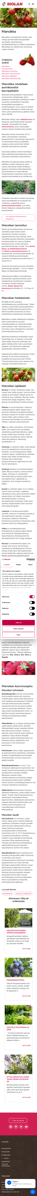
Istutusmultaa (8, 126)
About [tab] (30, 564)
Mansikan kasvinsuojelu (11, 78)
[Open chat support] (32, 1192)
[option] (18, 18)
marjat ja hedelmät (23, 893)
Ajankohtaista (5, 1161)
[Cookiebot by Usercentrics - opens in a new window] (26, 559)
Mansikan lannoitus (10, 71)
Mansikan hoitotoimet (11, 73)
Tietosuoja (4, 1164)
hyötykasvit (7, 893)
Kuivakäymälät (5, 1155)
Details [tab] (18, 564)
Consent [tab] (6, 564)
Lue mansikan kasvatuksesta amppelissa (16, 217)
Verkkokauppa (5, 1166)
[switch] (32, 602)
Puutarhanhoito (6, 1148)
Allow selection (18, 628)
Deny (18, 635)
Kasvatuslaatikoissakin (11, 205)
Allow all (18, 622)
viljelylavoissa (26, 119)
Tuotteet (6, 1158)
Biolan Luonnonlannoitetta (16, 251)
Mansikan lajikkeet (9, 76)
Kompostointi (5, 1152)
